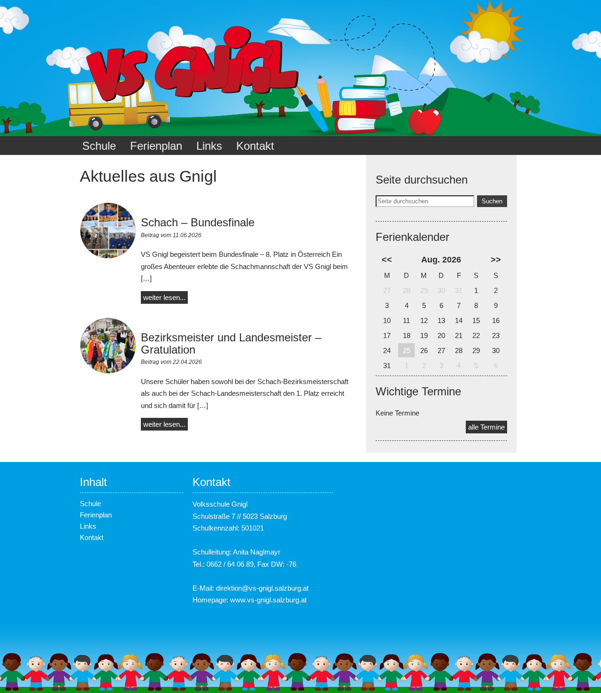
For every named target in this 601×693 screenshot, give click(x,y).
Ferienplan (156, 145)
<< (387, 259)
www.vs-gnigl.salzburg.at (268, 600)
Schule (99, 145)
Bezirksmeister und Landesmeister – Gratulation (231, 343)
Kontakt (255, 145)
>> (496, 259)
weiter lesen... (164, 297)
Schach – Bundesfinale (197, 222)
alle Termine (486, 427)
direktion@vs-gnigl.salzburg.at (262, 588)
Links (209, 145)
